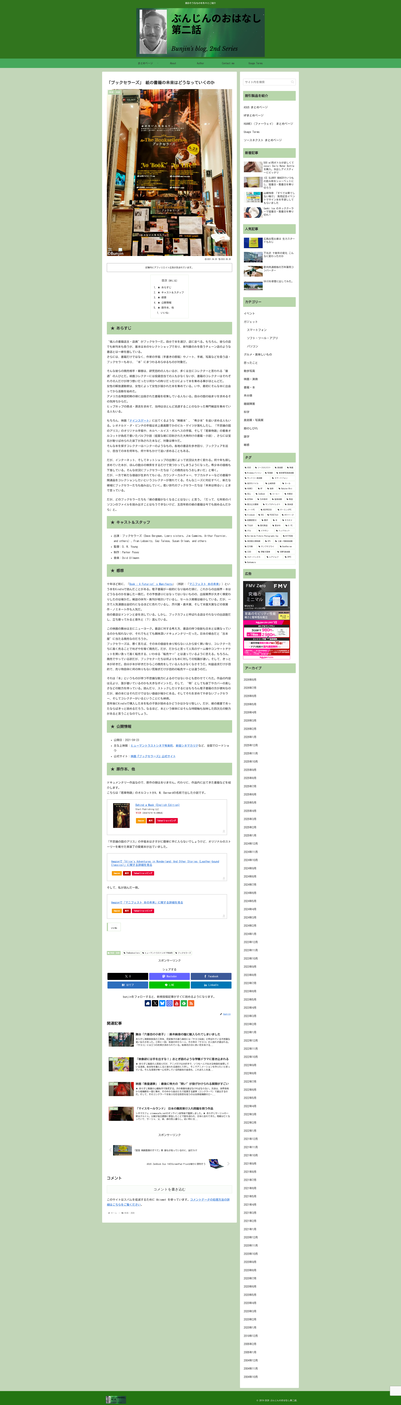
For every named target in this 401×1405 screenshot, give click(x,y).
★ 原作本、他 (166, 307)
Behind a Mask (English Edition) (157, 804)
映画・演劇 (115, 953)
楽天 (151, 821)
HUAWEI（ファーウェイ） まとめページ (268, 123)
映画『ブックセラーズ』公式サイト (153, 756)
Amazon (141, 821)
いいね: (165, 313)
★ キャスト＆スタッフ (171, 292)
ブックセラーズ (184, 953)
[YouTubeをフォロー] (177, 1003)
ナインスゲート (139, 420)
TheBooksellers (133, 953)
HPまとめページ (253, 115)
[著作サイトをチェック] (148, 1003)
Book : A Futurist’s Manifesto (150, 584)
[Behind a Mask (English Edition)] (121, 815)
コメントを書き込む (170, 1189)
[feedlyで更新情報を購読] (184, 1003)
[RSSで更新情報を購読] (191, 1003)
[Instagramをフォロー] (169, 1003)
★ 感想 (162, 297)
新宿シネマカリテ (187, 745)
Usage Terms (252, 131)
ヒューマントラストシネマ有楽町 (152, 745)
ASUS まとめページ (256, 107)
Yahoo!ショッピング (166, 821)
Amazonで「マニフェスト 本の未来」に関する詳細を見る (147, 902)
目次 (164, 280)
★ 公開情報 (164, 302)
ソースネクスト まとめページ (263, 140)
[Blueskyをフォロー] (162, 1003)
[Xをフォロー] (155, 1003)
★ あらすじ (164, 287)
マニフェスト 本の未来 (204, 584)
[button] (292, 82)
